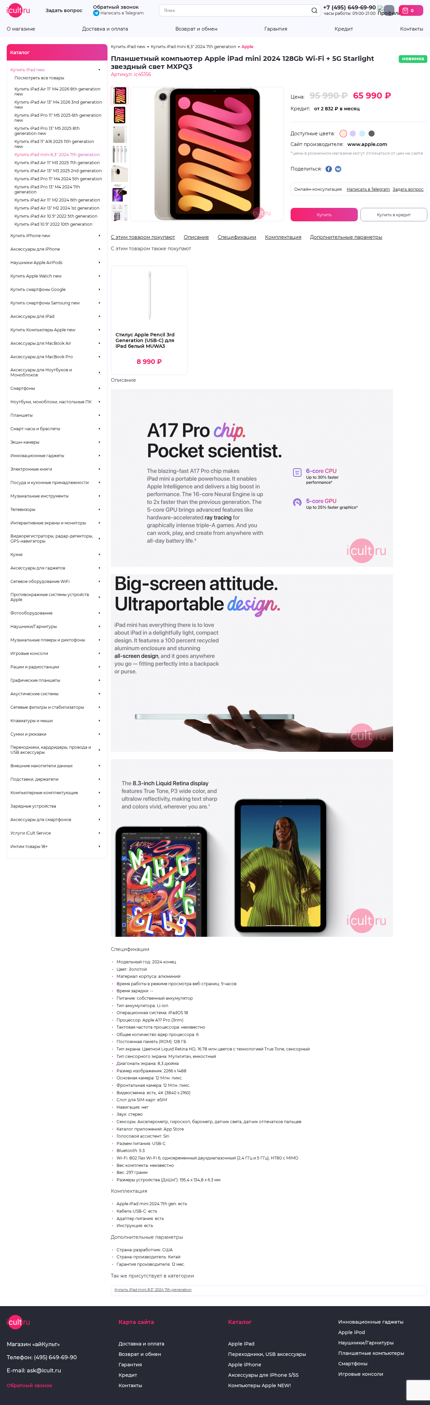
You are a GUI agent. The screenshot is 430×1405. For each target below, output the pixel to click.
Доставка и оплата (105, 29)
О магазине (21, 29)
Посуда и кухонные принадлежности (49, 482)
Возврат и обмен (196, 29)
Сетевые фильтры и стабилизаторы (47, 707)
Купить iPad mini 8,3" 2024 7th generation (57, 154)
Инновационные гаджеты (37, 455)
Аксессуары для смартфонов (40, 819)
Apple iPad (241, 1343)
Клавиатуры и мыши (31, 720)
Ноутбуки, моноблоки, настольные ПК (50, 401)
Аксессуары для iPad (32, 316)
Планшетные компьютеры (371, 1353)
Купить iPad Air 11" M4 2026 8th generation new (57, 91)
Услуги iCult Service (30, 833)
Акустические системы (34, 693)
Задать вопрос (64, 10)
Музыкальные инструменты (39, 495)
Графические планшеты (35, 680)
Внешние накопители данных (41, 765)
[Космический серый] (371, 133)
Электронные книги (31, 469)
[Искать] (314, 10)
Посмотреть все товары (39, 77)
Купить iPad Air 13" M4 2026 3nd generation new (58, 105)
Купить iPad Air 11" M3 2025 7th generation (57, 162)
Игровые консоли (29, 653)
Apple (247, 46)
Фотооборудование (31, 613)
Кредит (344, 29)
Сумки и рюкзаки (28, 734)
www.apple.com (367, 144)
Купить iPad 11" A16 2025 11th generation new (54, 144)
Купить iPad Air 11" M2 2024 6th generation (57, 199)
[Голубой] (362, 133)
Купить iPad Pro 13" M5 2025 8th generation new (47, 131)
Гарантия (275, 29)
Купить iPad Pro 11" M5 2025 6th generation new (57, 118)
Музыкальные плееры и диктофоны (47, 639)
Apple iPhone (244, 1364)
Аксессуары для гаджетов (37, 567)
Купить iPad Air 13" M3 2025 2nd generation (58, 170)
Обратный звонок (116, 7)
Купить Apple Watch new (36, 276)
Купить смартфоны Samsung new (45, 302)
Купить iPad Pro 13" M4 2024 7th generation (47, 189)
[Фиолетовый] (352, 133)
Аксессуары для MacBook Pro (41, 356)
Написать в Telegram (121, 12)
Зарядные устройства (33, 806)
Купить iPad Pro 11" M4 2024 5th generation (58, 178)
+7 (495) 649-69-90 (349, 7)
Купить (324, 214)
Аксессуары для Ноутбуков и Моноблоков (41, 372)
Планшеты (21, 415)
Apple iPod (351, 1332)
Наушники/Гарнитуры (33, 626)
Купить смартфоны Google (38, 289)
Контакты (411, 29)
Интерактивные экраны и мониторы (48, 522)
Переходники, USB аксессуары (267, 1354)
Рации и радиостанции (34, 666)
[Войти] (389, 10)
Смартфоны (22, 388)
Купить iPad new (27, 69)
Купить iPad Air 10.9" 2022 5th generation (55, 216)
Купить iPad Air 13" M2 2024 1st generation (56, 208)
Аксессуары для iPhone (35, 249)
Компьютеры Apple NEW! (259, 1385)
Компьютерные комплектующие (44, 792)
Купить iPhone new (30, 235)
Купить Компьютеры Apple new (43, 329)
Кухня (16, 554)
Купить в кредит (394, 214)
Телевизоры (22, 509)
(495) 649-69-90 (55, 1357)
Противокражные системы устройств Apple (49, 597)
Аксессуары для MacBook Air (40, 343)
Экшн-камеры (24, 442)
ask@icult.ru (44, 1370)
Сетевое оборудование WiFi (40, 581)
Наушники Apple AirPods (36, 262)
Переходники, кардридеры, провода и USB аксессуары (50, 750)
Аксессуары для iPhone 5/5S (263, 1375)
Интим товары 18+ (29, 846)
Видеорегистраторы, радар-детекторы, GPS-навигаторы (51, 538)
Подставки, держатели (34, 779)
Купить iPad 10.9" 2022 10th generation (53, 224)
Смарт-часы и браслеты (35, 428)
